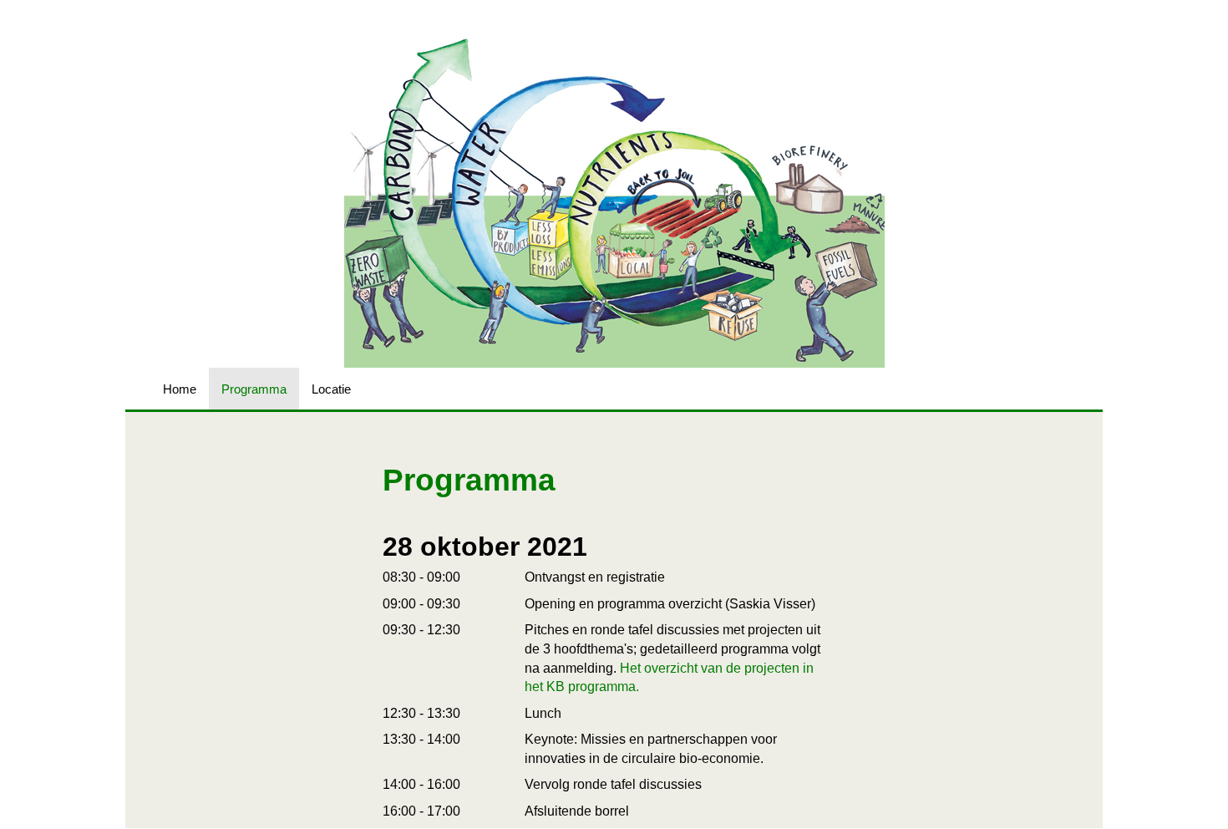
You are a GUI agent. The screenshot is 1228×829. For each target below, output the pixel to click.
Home (179, 389)
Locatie (331, 389)
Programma (254, 389)
